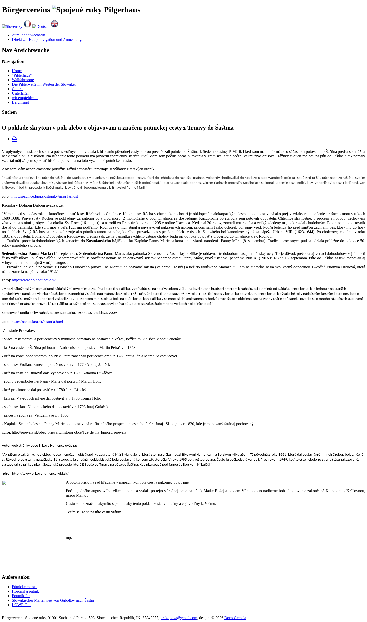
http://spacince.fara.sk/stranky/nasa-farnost (44, 196)
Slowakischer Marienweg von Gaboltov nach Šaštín (53, 600)
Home (17, 71)
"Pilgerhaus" (22, 75)
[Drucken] (14, 139)
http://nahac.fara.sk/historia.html (37, 322)
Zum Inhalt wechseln (28, 35)
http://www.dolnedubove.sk (34, 280)
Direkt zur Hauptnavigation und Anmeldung (47, 39)
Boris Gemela (235, 618)
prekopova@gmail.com (178, 618)
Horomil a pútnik (25, 591)
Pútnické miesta (24, 587)
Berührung (20, 102)
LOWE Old (21, 605)
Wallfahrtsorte (23, 80)
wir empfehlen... (25, 98)
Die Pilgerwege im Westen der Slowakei (44, 84)
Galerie (17, 89)
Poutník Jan (21, 596)
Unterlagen (20, 93)
